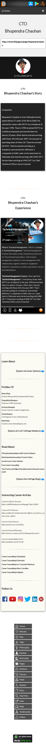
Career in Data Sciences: (10, 522)
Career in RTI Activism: (10, 510)
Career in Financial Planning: (12, 530)
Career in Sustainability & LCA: (12, 539)
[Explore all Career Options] (28, 371)
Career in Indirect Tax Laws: (11, 501)
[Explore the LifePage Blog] (28, 479)
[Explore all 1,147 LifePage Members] (24, 431)
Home (7, 10)
